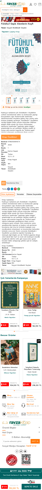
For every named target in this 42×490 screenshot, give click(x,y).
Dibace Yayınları (10, 373)
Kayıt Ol (35, 441)
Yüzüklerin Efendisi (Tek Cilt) (9, 311)
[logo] (13, 4)
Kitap (12, 14)
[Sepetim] (39, 4)
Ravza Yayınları (32, 375)
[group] (21, 64)
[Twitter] (21, 451)
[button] (11, 95)
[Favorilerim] (35, 4)
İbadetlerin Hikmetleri (10, 368)
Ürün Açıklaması (7, 194)
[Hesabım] (30, 4)
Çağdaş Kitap (11, 32)
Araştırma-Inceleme (26, 14)
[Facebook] (17, 451)
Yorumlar (20, 194)
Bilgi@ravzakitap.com (34, 415)
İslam (17, 14)
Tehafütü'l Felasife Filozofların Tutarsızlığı (32, 368)
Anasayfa (6, 14)
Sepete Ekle (31, 486)
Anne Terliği (32, 310)
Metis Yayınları (10, 317)
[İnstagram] (25, 451)
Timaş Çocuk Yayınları (32, 316)
